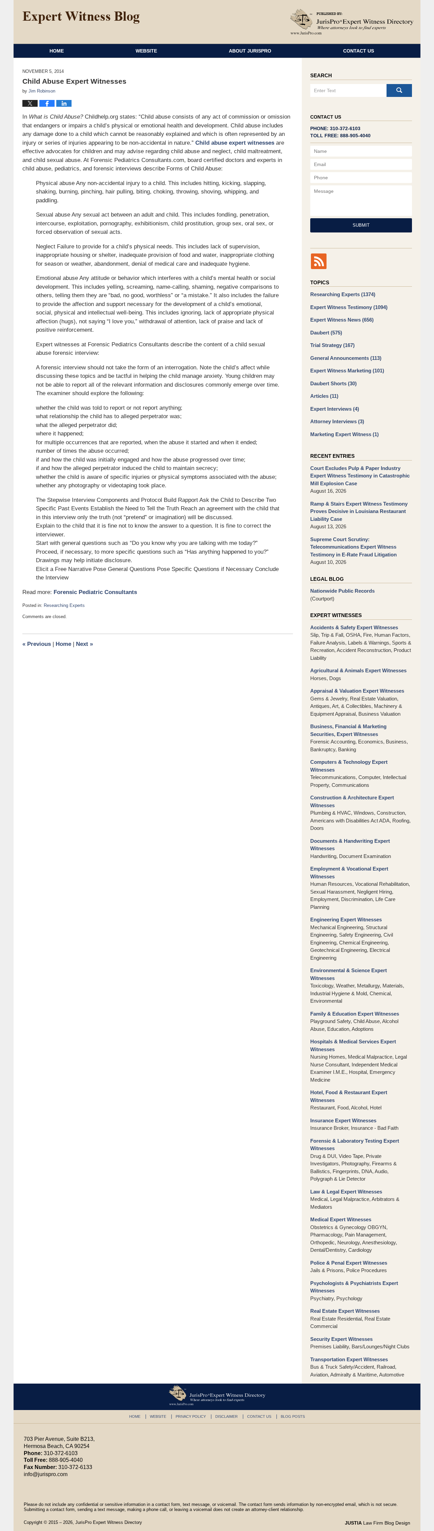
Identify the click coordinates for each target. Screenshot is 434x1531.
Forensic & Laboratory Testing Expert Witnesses (354, 1144)
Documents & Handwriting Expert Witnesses (350, 845)
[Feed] (318, 261)
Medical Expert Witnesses (340, 1219)
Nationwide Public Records (342, 591)
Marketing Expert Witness (344, 434)
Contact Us (358, 51)
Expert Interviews (334, 409)
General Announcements (345, 358)
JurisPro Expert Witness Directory (108, 1522)
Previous (36, 644)
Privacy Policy (191, 1416)
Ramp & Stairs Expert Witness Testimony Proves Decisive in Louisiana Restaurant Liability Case (359, 511)
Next (84, 644)
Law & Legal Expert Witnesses (346, 1192)
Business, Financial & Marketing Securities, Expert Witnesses (348, 730)
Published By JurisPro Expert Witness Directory (352, 22)
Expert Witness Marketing (347, 370)
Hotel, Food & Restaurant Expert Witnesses (348, 1096)
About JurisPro (250, 51)
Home (57, 51)
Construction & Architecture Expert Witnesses (352, 801)
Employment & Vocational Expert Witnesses (349, 872)
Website (146, 51)
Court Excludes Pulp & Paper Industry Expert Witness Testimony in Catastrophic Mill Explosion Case (360, 475)
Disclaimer (226, 1416)
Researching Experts (64, 605)
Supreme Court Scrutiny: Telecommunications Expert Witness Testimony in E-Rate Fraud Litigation (353, 546)
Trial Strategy (332, 345)
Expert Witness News (342, 320)
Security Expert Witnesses (341, 1339)
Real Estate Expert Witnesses (345, 1311)
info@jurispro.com (45, 1474)
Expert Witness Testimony (349, 307)
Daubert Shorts (333, 383)
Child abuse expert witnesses (234, 143)
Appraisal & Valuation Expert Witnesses (357, 691)
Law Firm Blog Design (377, 1523)
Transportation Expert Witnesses (349, 1359)
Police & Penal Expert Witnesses (348, 1263)
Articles (324, 396)
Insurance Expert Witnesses (343, 1120)
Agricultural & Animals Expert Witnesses (358, 670)
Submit (361, 225)
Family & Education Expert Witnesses (354, 1014)
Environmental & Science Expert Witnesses (348, 974)
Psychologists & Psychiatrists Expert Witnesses (354, 1287)
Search (399, 90)
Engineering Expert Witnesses (346, 919)
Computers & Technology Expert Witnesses (349, 766)
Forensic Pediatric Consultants (95, 592)
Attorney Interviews (337, 421)
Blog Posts (293, 1416)
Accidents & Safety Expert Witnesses (354, 627)
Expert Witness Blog (81, 18)
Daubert (326, 332)
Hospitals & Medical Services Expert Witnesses (353, 1045)
